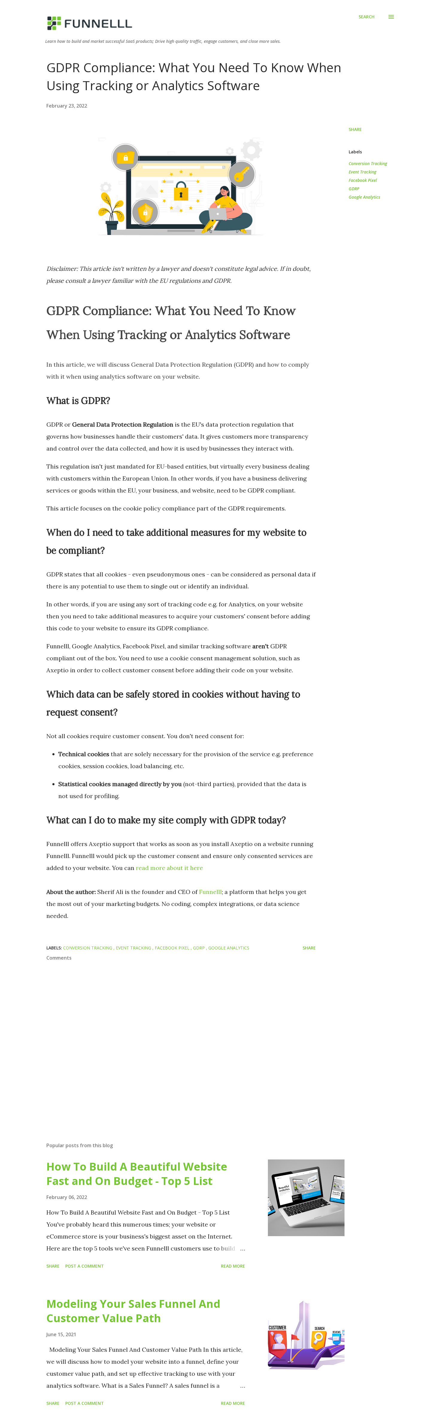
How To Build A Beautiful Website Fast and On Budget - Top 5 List (136, 1173)
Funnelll (210, 892)
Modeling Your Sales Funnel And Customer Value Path (133, 1310)
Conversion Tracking (368, 163)
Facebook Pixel (363, 180)
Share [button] (355, 129)
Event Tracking (362, 172)
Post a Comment (84, 1266)
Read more (233, 1266)
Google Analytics (364, 197)
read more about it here (169, 868)
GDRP (354, 188)
